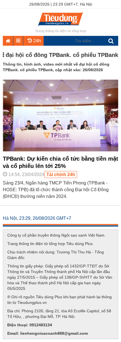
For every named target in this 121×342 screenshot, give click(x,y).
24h (36, 40)
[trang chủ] (60, 26)
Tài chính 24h (60, 174)
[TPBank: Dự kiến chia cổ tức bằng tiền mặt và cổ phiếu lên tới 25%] (60, 150)
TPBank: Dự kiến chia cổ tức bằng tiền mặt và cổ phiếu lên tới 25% (60, 162)
